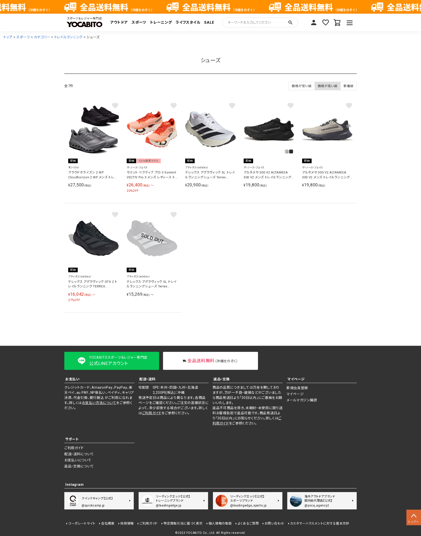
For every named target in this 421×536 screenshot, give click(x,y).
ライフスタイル (188, 22)
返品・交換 (221, 379)
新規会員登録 (297, 388)
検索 (290, 22)
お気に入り (325, 22)
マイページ (314, 22)
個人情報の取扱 (220, 523)
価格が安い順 (301, 86)
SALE (209, 22)
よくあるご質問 (248, 523)
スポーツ (139, 22)
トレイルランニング (68, 37)
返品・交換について (79, 466)
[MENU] (350, 22)
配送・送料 (147, 379)
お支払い (72, 379)
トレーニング (161, 22)
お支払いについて (78, 460)
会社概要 (108, 523)
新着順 (349, 86)
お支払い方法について (99, 403)
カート (337, 22)
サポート (72, 439)
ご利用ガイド (152, 413)
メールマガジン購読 (302, 400)
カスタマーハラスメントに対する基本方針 (319, 523)
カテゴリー (42, 37)
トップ (7, 37)
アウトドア (119, 22)
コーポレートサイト (81, 523)
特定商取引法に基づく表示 (182, 523)
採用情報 (127, 523)
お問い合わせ (274, 523)
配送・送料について (79, 454)
